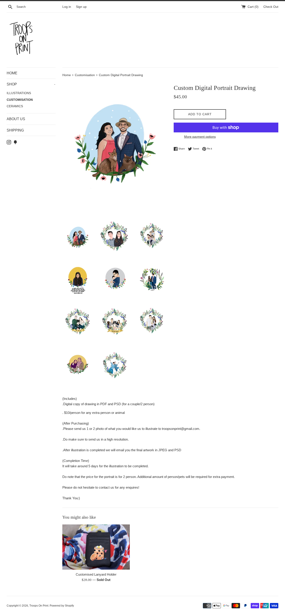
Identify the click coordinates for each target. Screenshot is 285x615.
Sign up (81, 6)
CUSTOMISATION (20, 99)
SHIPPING (15, 130)
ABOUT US (16, 119)
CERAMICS (15, 106)
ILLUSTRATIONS (19, 93)
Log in (66, 6)
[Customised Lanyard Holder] (96, 546)
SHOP (31, 84)
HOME (12, 73)
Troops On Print (38, 605)
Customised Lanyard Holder (96, 574)
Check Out (270, 6)
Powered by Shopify (62, 605)
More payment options (200, 136)
